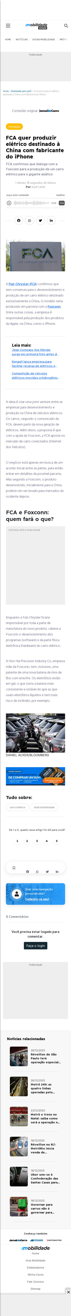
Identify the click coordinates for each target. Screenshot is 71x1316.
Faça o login (35, 946)
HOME (8, 39)
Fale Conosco (35, 1281)
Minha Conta (35, 1274)
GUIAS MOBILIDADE (43, 39)
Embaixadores (35, 1267)
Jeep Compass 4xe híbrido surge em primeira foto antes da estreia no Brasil (35, 352)
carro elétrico (17, 807)
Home (6, 91)
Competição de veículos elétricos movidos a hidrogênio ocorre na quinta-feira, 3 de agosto (34, 376)
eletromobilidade (44, 807)
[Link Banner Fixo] (35, 776)
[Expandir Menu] (8, 25)
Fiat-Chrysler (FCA (22, 284)
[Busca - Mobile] (63, 25)
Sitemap (35, 1288)
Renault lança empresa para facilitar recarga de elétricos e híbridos (33, 364)
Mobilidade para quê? (21, 91)
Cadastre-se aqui (37, 899)
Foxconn (54, 306)
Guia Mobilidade (35, 1260)
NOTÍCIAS (22, 39)
